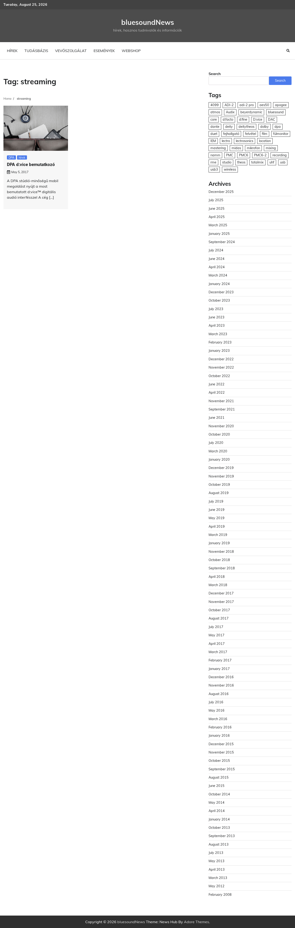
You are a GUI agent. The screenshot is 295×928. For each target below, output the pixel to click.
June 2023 (216, 317)
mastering (218, 148)
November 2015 (221, 752)
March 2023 (218, 334)
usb (283, 162)
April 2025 (217, 217)
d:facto (228, 119)
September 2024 (222, 242)
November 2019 (221, 476)
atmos (215, 112)
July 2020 (216, 443)
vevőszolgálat (71, 50)
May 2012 (216, 886)
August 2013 (219, 844)
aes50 (264, 105)
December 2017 (221, 593)
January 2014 (219, 819)
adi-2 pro (246, 105)
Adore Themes (196, 921)
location (265, 141)
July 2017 (216, 627)
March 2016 (218, 719)
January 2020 (219, 459)
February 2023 (220, 342)
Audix (230, 112)
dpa (277, 127)
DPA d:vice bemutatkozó (31, 164)
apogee (281, 105)
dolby (264, 127)
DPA (11, 157)
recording (279, 155)
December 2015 (221, 744)
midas (236, 148)
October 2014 (219, 794)
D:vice (257, 119)
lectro (226, 141)
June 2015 (216, 786)
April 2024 (217, 267)
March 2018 (218, 585)
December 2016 (221, 677)
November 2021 (221, 401)
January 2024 (219, 284)
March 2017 (218, 652)
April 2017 (217, 644)
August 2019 (219, 493)
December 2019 (221, 468)
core (213, 119)
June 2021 (216, 418)
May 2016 (216, 710)
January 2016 (219, 735)
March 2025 (218, 225)
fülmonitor (280, 134)
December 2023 (221, 292)
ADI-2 (229, 105)
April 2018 (217, 577)
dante (214, 127)
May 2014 (216, 802)
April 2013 (217, 869)
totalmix (257, 162)
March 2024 (218, 275)
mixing (271, 148)
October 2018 (219, 560)
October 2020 (219, 434)
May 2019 (216, 518)
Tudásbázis (36, 50)
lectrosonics (244, 141)
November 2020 (221, 426)
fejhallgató (231, 134)
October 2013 (219, 828)
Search (215, 73)
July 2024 (216, 250)
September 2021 (222, 409)
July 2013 (216, 853)
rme (213, 162)
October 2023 (219, 300)
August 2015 (219, 777)
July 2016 (216, 702)
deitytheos (246, 127)
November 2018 (221, 552)
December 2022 (221, 359)
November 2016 (221, 685)
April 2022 (217, 392)
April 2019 (217, 526)
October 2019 (219, 485)
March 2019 (218, 535)
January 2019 (219, 543)
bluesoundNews (147, 22)
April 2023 (217, 325)
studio (226, 162)
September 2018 (222, 568)
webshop (131, 50)
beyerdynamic (251, 112)
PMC (229, 155)
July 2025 (216, 200)
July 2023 (216, 309)
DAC (271, 119)
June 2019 (216, 510)
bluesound (276, 112)
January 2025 (219, 234)
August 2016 (219, 694)
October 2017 (219, 610)
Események (104, 50)
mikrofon (253, 148)
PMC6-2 (260, 155)
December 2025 (221, 192)
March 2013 (218, 878)
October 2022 (219, 376)
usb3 (214, 169)
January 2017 (219, 669)
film (264, 134)
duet (213, 134)
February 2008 (220, 895)
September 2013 (222, 836)
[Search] (288, 50)
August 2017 (219, 618)
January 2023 (219, 351)
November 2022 (221, 367)
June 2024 (216, 259)
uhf (271, 162)
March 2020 (218, 451)
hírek (12, 50)
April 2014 (217, 811)
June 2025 (216, 209)
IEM (213, 141)
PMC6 (243, 155)
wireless (230, 169)
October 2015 (219, 761)
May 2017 (216, 635)
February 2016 (220, 727)
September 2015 (222, 769)
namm (215, 155)
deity (229, 127)
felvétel (250, 134)
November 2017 (221, 602)
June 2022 (216, 384)
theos (241, 162)
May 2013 (216, 861)
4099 (214, 105)
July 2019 (216, 501)
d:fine (243, 119)
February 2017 (220, 660)
